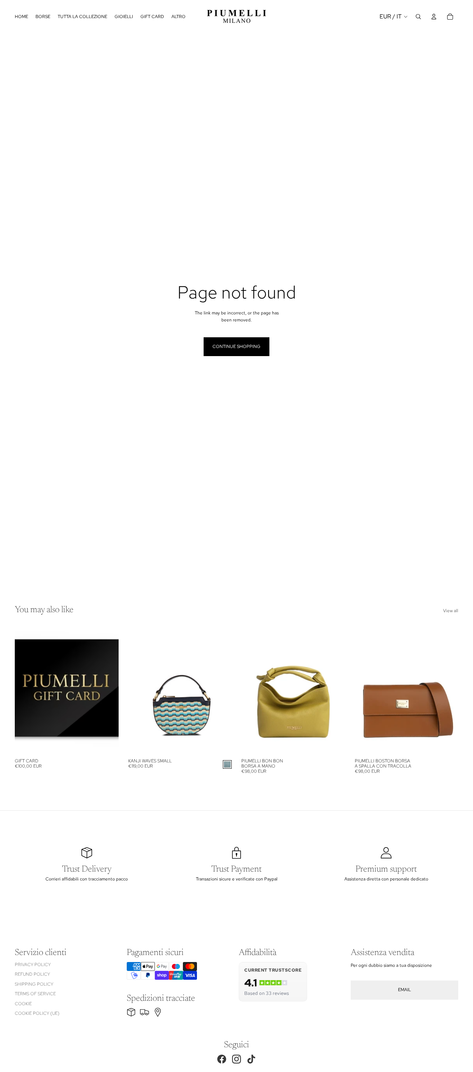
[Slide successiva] (221, 690)
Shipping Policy (34, 984)
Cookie (23, 1004)
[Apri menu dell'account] (434, 16)
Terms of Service (35, 994)
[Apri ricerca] (418, 16)
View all (450, 611)
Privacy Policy (33, 965)
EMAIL (404, 990)
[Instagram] (236, 1059)
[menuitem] (178, 16)
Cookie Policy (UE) (37, 1013)
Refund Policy (32, 974)
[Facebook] (221, 1059)
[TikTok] (251, 1059)
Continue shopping (236, 346)
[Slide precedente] (139, 690)
